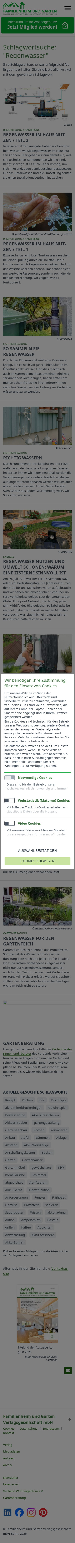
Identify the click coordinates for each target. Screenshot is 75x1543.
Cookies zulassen (37, 861)
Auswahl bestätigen (37, 851)
